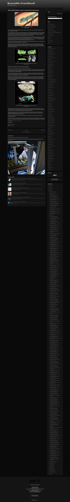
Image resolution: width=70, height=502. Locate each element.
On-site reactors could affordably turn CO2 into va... (54, 449)
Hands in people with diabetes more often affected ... (54, 328)
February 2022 (52, 470)
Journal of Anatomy (34, 38)
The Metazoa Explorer (51, 27)
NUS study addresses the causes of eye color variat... (55, 360)
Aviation (49, 59)
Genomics (49, 103)
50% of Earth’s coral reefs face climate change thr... (54, 412)
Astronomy (49, 54)
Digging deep (52, 426)
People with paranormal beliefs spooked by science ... (54, 227)
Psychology (49, 142)
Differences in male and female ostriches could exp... (54, 349)
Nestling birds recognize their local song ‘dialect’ (54, 236)
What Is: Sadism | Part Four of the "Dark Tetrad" (19, 201)
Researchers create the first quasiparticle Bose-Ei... (54, 244)
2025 (50, 186)
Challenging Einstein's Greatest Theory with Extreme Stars (21, 197)
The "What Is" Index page (52, 26)
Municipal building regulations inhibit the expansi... (54, 248)
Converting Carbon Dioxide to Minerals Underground (54, 317)
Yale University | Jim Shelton (16, 120)
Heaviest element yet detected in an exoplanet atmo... (54, 381)
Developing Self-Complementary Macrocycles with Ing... (54, 372)
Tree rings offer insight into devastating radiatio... (54, 240)
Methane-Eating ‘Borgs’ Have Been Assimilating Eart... (54, 326)
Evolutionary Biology (51, 98)
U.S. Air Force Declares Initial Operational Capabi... (54, 389)
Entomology (50, 92)
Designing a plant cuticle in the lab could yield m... (55, 428)
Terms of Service (50, 40)
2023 (50, 189)
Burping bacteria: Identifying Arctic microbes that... (55, 368)
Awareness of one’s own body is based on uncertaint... (54, 234)
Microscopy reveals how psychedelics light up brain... (54, 259)
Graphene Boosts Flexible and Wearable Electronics (54, 404)
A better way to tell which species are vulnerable (55, 209)
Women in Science (51, 167)
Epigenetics (49, 97)
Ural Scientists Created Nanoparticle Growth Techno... (54, 288)
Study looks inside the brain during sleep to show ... (54, 250)
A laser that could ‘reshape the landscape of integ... (54, 282)
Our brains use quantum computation (53, 307)
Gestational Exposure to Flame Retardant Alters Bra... (54, 255)
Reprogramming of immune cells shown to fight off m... (54, 201)
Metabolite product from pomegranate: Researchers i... (55, 238)
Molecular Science (50, 120)
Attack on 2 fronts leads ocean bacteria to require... (54, 347)
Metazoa (49, 114)
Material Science (50, 111)
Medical (49, 112)
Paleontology (12, 125)
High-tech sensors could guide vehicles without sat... (54, 257)
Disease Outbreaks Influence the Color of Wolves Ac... (54, 286)
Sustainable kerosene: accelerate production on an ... (55, 383)
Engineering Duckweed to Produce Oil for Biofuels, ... (54, 408)
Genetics (49, 101)
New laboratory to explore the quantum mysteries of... (54, 343)
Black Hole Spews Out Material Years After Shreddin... (54, 391)
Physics (49, 136)
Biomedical (49, 68)
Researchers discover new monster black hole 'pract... (54, 319)
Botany (49, 73)
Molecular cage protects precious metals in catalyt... (55, 253)
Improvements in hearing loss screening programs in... (54, 424)
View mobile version (26, 131)
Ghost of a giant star (53, 207)
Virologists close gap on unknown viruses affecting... (55, 374)
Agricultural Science (51, 48)
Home (27, 130)
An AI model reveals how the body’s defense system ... (54, 400)
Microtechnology (50, 117)
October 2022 (52, 194)
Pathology (49, 131)
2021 (50, 473)
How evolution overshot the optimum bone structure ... (54, 357)
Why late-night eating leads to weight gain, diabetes (54, 280)
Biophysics (49, 70)
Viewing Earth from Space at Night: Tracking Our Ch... (54, 393)
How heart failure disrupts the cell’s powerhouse (54, 276)
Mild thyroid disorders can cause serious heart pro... (54, 267)
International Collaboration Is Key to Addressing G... (55, 223)
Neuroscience (50, 123)
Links (49, 43)
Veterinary (49, 161)
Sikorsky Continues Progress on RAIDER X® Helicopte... (54, 432)
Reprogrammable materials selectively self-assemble (54, 299)
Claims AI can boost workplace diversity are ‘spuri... (54, 430)
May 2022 (51, 466)
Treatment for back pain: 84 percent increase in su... (54, 353)
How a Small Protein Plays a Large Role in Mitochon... (54, 293)
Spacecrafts (50, 156)
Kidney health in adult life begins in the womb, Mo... (54, 364)
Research (49, 147)
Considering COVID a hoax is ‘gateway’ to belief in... (54, 221)
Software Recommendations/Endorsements (54, 32)
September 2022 (52, 461)
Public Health (50, 144)
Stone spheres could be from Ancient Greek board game (20, 187)
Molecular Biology (50, 119)
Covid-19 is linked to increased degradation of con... (54, 334)
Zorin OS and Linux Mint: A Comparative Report (19, 183)
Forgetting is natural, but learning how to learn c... (55, 332)
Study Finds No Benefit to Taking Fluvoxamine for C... (54, 291)
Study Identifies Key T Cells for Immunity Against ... (54, 242)
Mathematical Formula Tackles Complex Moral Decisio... (54, 434)
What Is (49, 166)
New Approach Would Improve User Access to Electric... (54, 366)
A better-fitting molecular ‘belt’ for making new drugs (19, 192)
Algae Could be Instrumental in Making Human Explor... (54, 341)
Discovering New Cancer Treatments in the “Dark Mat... (54, 457)
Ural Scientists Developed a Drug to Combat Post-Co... (55, 376)
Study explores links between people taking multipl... (54, 398)
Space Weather (50, 29)
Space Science (50, 155)
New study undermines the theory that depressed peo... (55, 387)
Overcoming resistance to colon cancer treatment (54, 219)
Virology (49, 164)
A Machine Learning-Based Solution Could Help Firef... (54, 362)
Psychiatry (49, 141)
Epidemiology (50, 95)
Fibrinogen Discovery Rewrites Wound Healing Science (18, 137)
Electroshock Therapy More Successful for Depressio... (54, 315)
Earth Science (50, 87)
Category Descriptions (51, 24)
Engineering (50, 90)
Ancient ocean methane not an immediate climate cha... (54, 345)
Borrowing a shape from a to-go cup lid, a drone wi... (54, 225)
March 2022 (52, 469)
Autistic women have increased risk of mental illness (54, 229)
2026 (50, 185)
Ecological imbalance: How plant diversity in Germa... (54, 324)
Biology (49, 67)
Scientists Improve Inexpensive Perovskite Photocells (54, 402)
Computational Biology (51, 79)
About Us (49, 38)
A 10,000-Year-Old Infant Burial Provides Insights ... (54, 297)
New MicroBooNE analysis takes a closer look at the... (55, 199)
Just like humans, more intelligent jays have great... (55, 211)
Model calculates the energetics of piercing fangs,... (55, 338)
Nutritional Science (51, 125)
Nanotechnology (50, 122)
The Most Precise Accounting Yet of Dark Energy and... (55, 330)
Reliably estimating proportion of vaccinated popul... (54, 355)
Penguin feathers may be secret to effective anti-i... (54, 261)
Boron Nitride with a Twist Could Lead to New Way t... (54, 453)
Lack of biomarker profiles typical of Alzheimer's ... (55, 370)
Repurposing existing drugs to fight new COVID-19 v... (54, 447)
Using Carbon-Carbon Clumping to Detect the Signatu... (54, 274)
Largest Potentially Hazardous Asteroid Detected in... (54, 206)
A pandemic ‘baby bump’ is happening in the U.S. (54, 305)
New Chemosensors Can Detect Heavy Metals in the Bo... (54, 309)
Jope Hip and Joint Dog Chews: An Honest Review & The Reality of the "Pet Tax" (24, 178)
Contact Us (49, 37)
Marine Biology (50, 109)
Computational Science (51, 81)
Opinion (49, 128)
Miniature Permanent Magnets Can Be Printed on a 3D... (54, 442)
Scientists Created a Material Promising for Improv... (54, 269)
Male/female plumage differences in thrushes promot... (55, 438)
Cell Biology (49, 76)
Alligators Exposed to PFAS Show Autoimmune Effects (55, 302)
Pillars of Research (51, 34)
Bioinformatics (50, 65)
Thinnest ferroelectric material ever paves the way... (54, 311)
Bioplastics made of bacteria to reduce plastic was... (54, 451)
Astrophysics (50, 56)
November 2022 (52, 193)
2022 (50, 190)
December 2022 (52, 191)
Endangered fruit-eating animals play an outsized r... (54, 385)
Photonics (49, 134)
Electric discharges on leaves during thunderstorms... (54, 336)
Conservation (50, 84)
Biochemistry (50, 62)
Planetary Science (50, 139)
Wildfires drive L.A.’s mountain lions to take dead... (54, 295)
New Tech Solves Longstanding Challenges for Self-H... (54, 203)
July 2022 (51, 464)
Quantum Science (50, 145)
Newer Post (10, 130)
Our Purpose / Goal (51, 35)
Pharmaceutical (50, 133)
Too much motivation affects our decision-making (54, 379)
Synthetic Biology (50, 158)
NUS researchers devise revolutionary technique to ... (54, 217)
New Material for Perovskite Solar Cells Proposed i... (55, 213)
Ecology (49, 89)
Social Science (50, 153)
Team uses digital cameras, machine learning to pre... (54, 414)
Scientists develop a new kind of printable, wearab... (54, 422)
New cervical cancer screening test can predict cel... (54, 284)
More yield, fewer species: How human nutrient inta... (54, 265)
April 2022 (51, 468)
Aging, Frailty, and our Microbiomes (53, 278)
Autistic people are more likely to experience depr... (54, 246)
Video (49, 163)
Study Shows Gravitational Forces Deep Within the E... (55, 455)
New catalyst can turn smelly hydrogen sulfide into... (54, 196)
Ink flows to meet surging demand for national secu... (55, 416)
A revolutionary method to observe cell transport (53, 272)
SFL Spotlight (50, 152)
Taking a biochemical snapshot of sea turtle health (55, 436)
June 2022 (51, 465)
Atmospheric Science (51, 57)
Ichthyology (49, 106)
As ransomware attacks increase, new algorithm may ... (55, 445)
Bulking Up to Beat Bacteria (54, 197)
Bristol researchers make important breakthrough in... (54, 418)
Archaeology (50, 51)
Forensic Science (50, 100)
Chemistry (49, 78)
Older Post (43, 130)
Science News (50, 150)
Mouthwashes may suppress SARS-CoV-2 (54, 459)
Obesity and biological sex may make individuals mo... (54, 351)
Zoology (49, 169)
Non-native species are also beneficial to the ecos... (54, 440)
